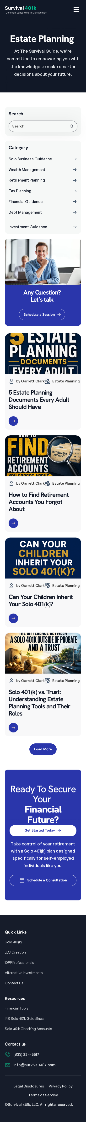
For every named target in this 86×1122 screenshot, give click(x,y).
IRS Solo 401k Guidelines (24, 1018)
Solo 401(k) (13, 942)
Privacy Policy (61, 1086)
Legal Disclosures (28, 1086)
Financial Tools (16, 1008)
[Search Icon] (42, 126)
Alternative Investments (24, 972)
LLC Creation (15, 952)
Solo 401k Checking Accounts (28, 1028)
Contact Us (14, 983)
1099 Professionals (19, 962)
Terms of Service (43, 1095)
